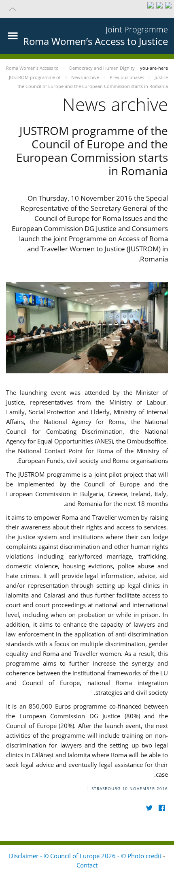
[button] (87, 9)
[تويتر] (149, 808)
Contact (87, 865)
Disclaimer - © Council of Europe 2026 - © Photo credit (86, 856)
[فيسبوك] (161, 808)
